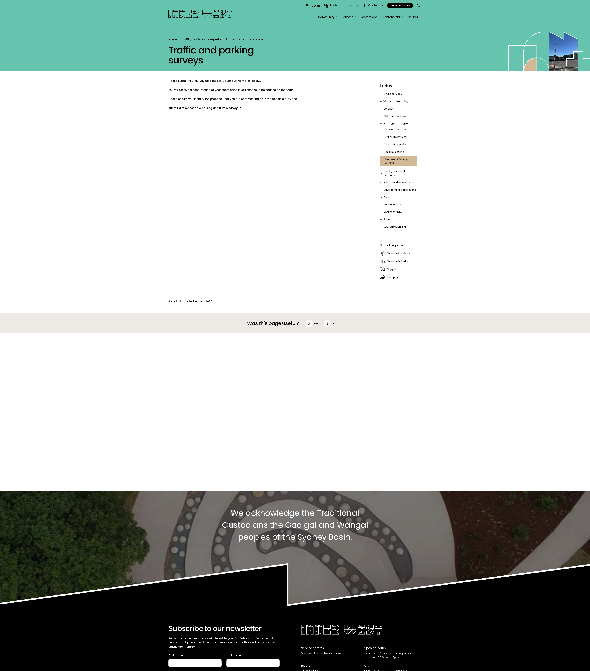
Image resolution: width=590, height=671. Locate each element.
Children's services (395, 116)
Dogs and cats (392, 204)
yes (316, 323)
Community (326, 17)
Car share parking (396, 137)
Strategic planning (395, 226)
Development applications (400, 190)
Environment (391, 17)
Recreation (368, 17)
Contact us (376, 5)
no (334, 323)
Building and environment (399, 182)
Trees (387, 197)
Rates (387, 219)
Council (413, 17)
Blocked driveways (396, 129)
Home (172, 39)
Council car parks (395, 144)
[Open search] (418, 5)
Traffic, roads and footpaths (201, 39)
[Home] (200, 14)
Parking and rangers (396, 123)
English (335, 5)
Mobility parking (394, 151)
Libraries (389, 108)
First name (175, 655)
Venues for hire (393, 212)
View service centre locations (321, 653)
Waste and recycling (396, 101)
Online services (393, 94)
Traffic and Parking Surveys (396, 161)
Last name (233, 655)
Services (347, 17)
